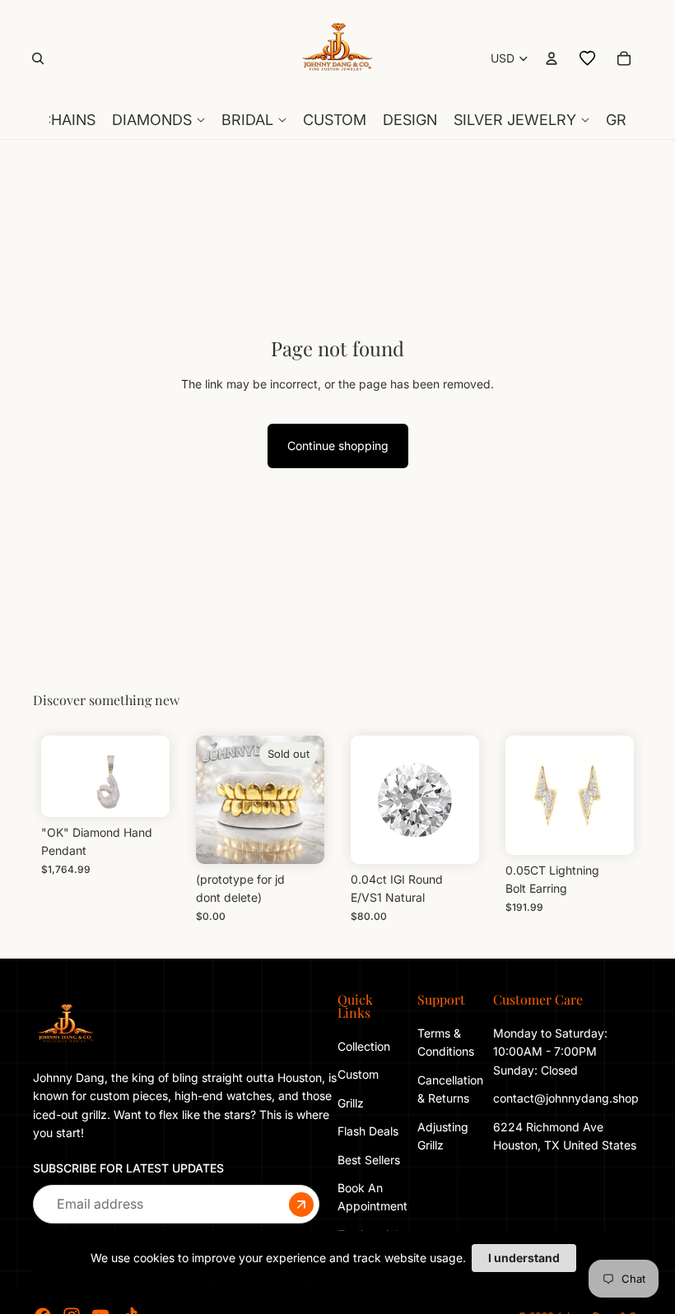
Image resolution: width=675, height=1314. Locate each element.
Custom (358, 1074)
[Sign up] (301, 1203)
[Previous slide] (523, 795)
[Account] (551, 58)
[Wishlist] (588, 58)
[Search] (38, 58)
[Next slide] (616, 795)
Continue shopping (338, 446)
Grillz (351, 1102)
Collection (364, 1046)
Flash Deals (368, 1131)
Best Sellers (369, 1159)
